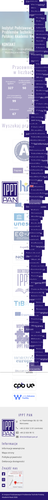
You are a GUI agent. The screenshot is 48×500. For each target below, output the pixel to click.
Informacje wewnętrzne (13, 448)
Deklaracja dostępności (13, 461)
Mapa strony (8, 452)
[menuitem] (37, 13)
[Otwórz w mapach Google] (15, 479)
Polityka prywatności (12, 457)
